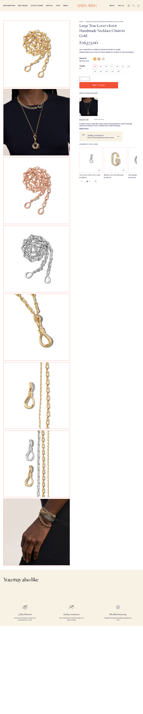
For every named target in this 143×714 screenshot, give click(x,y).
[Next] (95, 181)
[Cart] (138, 5)
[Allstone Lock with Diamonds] (115, 160)
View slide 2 (89, 181)
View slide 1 (87, 181)
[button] (36, 5)
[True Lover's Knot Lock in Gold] (90, 160)
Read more (83, 128)
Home (81, 21)
